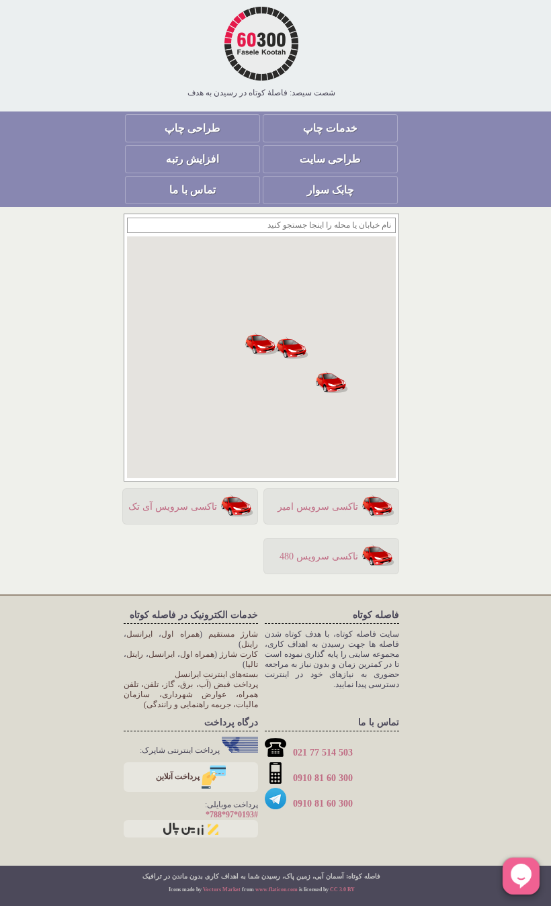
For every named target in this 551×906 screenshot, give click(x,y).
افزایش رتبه (192, 159)
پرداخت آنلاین (179, 776)
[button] (292, 347)
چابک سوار (330, 189)
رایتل (249, 644)
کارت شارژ (239, 654)
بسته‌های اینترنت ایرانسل (216, 674)
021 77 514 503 (321, 753)
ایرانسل (139, 634)
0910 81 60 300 (321, 778)
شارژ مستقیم (233, 634)
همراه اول (180, 634)
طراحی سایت (330, 159)
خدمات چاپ (330, 128)
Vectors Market (222, 890)
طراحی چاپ (192, 128)
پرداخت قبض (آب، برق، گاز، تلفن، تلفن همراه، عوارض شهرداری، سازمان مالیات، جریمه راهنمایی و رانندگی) (191, 694)
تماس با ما (192, 189)
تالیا (251, 664)
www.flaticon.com (276, 890)
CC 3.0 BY (342, 890)
